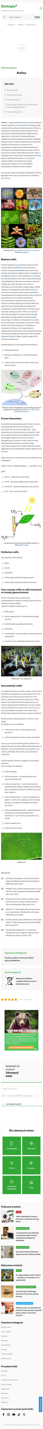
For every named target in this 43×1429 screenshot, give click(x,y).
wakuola (18, 284)
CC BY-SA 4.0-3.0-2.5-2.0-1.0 (26, 250)
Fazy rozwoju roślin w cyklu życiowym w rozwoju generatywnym (22, 105)
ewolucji (4, 142)
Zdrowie (4, 1340)
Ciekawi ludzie (6, 1354)
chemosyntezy (27, 128)
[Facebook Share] (26, 1067)
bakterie (13, 279)
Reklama (4, 1393)
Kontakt (4, 1371)
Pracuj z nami (6, 1384)
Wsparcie (4, 1402)
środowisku (28, 164)
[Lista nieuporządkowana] (17, 1095)
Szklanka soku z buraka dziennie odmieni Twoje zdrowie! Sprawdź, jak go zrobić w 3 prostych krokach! (29, 1311)
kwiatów (4, 336)
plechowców (16, 150)
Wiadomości (6, 1327)
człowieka (30, 446)
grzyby (29, 150)
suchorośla (5, 754)
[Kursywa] (6, 1095)
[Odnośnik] (25, 1095)
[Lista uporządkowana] (14, 1095)
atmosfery (31, 432)
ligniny (21, 273)
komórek (14, 131)
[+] (31, 1096)
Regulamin (5, 1389)
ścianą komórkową (17, 270)
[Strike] (11, 1095)
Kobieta (4, 1336)
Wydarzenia (6, 1358)
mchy (37, 153)
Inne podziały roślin (14, 112)
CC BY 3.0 (33, 410)
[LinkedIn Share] (26, 1074)
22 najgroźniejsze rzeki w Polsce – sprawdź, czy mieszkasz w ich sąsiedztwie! (28, 1277)
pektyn (27, 273)
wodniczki (34, 292)
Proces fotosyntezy (14, 95)
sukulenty (33, 752)
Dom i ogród (6, 1332)
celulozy (4, 273)
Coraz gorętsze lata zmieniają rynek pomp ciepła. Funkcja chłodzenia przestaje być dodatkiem (27, 1236)
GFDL (13, 250)
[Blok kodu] (22, 1095)
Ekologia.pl (11, 25)
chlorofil (34, 314)
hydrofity (4, 749)
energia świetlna (20, 466)
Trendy (4, 1349)
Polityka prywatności (9, 1380)
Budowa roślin (12, 90)
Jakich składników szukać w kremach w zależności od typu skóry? (27, 1218)
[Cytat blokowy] (19, 1095)
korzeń (38, 155)
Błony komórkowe (15, 268)
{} (28, 1096)
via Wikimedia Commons (27, 251)
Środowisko (5, 1345)
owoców (12, 336)
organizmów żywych (21, 122)
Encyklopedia (30, 25)
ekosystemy (16, 443)
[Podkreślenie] (8, 1095)
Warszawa (14, 884)
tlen (14, 432)
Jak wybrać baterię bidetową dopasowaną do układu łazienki (28, 1253)
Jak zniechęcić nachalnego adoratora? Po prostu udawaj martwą (27, 1293)
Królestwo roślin (13, 100)
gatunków (5, 175)
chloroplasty (6, 309)
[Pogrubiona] (3, 1095)
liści (9, 619)
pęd (2, 158)
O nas (3, 1375)
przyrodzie (5, 429)
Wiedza (20, 25)
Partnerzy (5, 1398)
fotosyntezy (14, 128)
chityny (37, 276)
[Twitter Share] (32, 1067)
